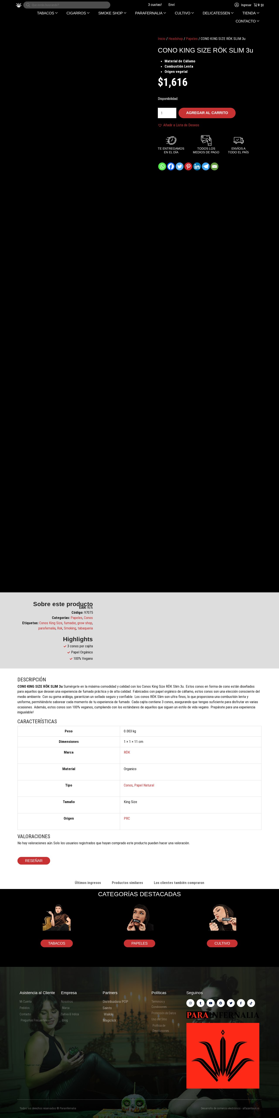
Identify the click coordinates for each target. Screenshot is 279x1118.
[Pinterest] (188, 166)
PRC (127, 818)
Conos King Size (50, 623)
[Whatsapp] (162, 166)
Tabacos (56, 943)
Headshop (175, 38)
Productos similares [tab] (127, 882)
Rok (59, 628)
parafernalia (47, 628)
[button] (47, 13)
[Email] (214, 166)
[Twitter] (180, 166)
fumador (70, 623)
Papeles (192, 38)
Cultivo (222, 943)
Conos (88, 617)
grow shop (84, 623)
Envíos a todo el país (172, 4)
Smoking (70, 628)
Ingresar (246, 5)
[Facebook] (171, 166)
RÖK (127, 752)
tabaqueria (85, 628)
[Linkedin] (197, 166)
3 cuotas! (144, 4)
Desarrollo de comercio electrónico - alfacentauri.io (230, 1108)
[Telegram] (206, 166)
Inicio (161, 38)
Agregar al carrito (207, 113)
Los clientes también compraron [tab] (179, 882)
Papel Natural (144, 785)
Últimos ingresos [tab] (88, 882)
